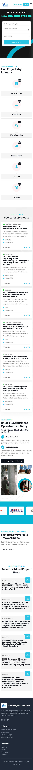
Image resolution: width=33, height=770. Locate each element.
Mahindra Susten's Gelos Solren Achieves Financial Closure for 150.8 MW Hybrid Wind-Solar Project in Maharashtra (16, 624)
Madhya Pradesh (9, 401)
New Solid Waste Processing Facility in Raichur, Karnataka (16, 357)
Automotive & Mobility (8, 730)
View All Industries (7, 737)
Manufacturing (16, 135)
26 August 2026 (9, 242)
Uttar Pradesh (8, 239)
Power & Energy (6, 735)
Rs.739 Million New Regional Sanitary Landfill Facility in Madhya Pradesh (15, 388)
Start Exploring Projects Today (13, 461)
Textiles (16, 197)
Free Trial (26, 4)
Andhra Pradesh (9, 275)
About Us (4, 747)
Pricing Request (18, 4)
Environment (16, 156)
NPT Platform (5, 752)
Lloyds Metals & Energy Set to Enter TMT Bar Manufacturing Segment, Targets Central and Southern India (15, 587)
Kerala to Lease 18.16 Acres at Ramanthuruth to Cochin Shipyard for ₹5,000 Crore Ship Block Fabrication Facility (15, 605)
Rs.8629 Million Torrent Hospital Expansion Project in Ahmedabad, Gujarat (15, 326)
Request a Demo (8, 549)
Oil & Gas (16, 177)
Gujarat (6, 307)
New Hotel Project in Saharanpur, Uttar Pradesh (15, 227)
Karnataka (7, 369)
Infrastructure (16, 94)
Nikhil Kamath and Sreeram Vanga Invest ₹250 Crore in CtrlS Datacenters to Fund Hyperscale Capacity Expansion (16, 662)
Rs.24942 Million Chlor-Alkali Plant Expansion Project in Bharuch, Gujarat (15, 294)
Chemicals (16, 114)
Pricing (3, 750)
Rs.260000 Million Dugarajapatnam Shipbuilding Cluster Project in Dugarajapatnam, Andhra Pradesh (16, 261)
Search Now (16, 42)
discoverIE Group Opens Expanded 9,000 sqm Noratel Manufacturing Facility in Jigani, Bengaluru (14, 643)
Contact (4, 755)
